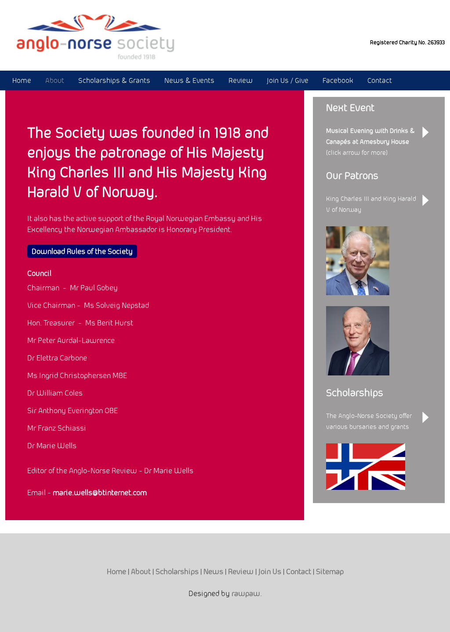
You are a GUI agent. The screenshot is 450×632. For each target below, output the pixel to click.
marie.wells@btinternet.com (100, 492)
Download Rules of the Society (82, 251)
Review (241, 80)
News (213, 571)
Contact (379, 80)
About (54, 80)
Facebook (338, 80)
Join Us (269, 571)
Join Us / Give (287, 80)
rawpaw (246, 593)
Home (21, 80)
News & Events (189, 80)
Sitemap (330, 571)
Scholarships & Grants (114, 80)
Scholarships (177, 571)
